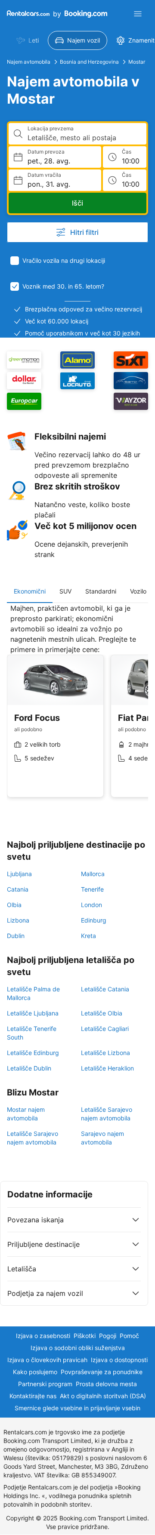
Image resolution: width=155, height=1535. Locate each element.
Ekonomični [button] (30, 591)
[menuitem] (27, 40)
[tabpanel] (77, 707)
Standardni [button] (100, 591)
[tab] (30, 591)
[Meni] (137, 13)
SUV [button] (65, 591)
